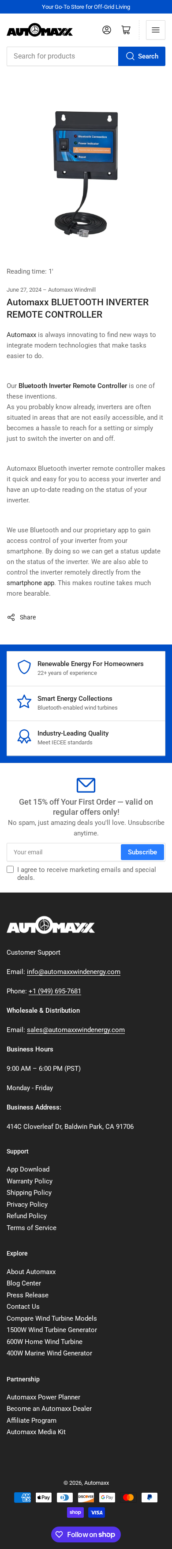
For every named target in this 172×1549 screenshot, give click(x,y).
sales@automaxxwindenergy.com (76, 1030)
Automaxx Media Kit (36, 1432)
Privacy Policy (27, 1204)
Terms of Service (31, 1228)
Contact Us (23, 1307)
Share (28, 617)
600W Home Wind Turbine (44, 1342)
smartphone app (30, 583)
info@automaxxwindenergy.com (73, 972)
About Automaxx (31, 1272)
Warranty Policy (29, 1181)
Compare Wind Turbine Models (52, 1318)
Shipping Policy (29, 1193)
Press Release (28, 1295)
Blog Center (24, 1283)
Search (148, 56)
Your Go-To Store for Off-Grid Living (86, 7)
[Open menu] (155, 30)
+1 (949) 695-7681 (55, 991)
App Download (28, 1169)
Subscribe (142, 852)
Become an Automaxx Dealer (49, 1409)
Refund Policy (27, 1216)
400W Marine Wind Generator (49, 1353)
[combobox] (86, 56)
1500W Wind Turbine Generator (52, 1330)
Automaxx (21, 335)
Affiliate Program (31, 1420)
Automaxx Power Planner (43, 1397)
